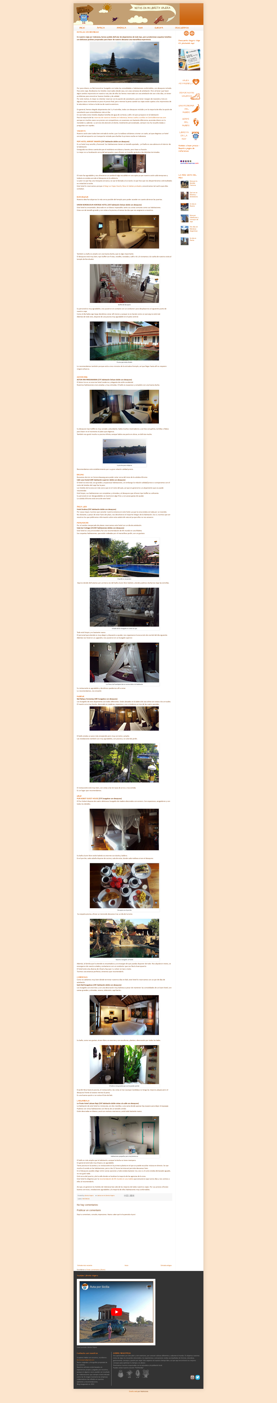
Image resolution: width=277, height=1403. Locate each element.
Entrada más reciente (84, 1265)
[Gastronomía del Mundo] (189, 109)
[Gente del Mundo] (189, 122)
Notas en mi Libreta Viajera (106, 1195)
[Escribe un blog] (127, 1195)
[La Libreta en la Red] (189, 136)
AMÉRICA (121, 27)
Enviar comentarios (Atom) (95, 1270)
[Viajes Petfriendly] (189, 82)
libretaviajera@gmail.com (85, 1360)
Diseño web (133, 1391)
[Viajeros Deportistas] (189, 96)
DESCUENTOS (182, 27)
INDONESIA (85, 1199)
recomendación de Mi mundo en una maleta (116, 1179)
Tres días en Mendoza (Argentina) (194, 229)
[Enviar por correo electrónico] (125, 1195)
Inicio (126, 1265)
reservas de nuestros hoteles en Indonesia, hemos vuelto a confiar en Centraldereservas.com (130, 118)
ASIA (140, 27)
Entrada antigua (166, 1265)
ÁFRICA (101, 27)
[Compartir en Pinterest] (133, 1195)
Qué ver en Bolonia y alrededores (194, 195)
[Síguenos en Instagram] (186, 33)
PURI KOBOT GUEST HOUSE (87, 799)
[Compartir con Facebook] (131, 1195)
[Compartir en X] (129, 1195)
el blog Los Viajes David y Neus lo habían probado (122, 186)
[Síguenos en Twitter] (192, 33)
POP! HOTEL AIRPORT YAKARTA (89, 142)
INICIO (82, 27)
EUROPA (159, 27)
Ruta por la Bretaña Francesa (193, 183)
